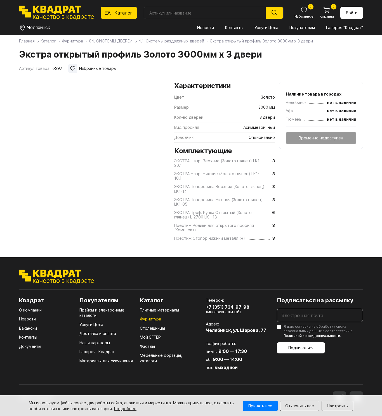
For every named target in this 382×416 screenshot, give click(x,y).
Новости (205, 27)
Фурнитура (150, 319)
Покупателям (302, 27)
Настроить (337, 405)
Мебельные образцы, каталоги (161, 358)
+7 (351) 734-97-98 (227, 307)
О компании (30, 310)
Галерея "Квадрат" (344, 27)
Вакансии (28, 328)
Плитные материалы (159, 310)
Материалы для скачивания (106, 360)
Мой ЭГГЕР (150, 337)
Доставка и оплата (97, 333)
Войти (351, 12)
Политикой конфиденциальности (312, 336)
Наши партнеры (94, 342)
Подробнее (125, 408)
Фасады (147, 346)
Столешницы (152, 328)
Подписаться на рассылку (315, 300)
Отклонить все (299, 405)
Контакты (234, 27)
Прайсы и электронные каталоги (101, 313)
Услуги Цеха (266, 27)
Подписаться (300, 347)
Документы (30, 346)
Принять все (260, 405)
